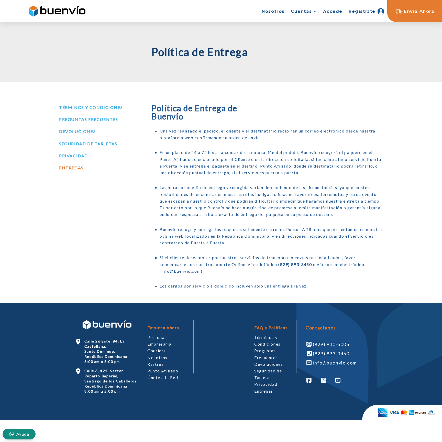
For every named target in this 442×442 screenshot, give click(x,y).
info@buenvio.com (181, 271)
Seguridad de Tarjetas (88, 143)
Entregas (71, 167)
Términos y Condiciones (91, 107)
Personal (156, 337)
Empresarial (160, 343)
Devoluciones (77, 131)
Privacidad (73, 155)
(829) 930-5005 (331, 344)
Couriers (156, 350)
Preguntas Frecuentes (88, 119)
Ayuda (22, 434)
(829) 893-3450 (331, 353)
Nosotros (157, 357)
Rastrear (156, 364)
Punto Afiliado (162, 370)
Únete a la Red (162, 377)
